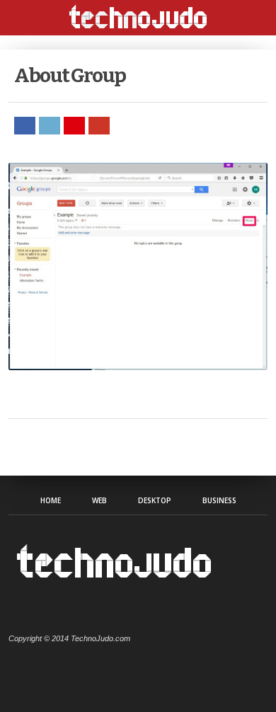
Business (219, 500)
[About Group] (138, 366)
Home (50, 500)
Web (99, 500)
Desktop (154, 500)
